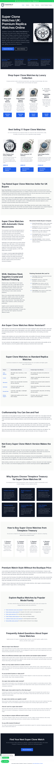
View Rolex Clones (7, 115)
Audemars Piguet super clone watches (14, 618)
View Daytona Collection (8, 169)
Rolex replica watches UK (11, 614)
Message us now (36, 1)
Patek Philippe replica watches (12, 616)
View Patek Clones (20, 115)
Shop (33, 5)
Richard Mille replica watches (12, 620)
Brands (27, 5)
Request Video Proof (7, 48)
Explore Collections (21, 48)
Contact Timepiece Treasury (46, 5)
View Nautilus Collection (42, 169)
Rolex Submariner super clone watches (14, 609)
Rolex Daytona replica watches (12, 612)
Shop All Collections (27, 749)
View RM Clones (46, 115)
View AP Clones (33, 115)
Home (23, 5)
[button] (29, 5)
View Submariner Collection (25, 169)
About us (37, 5)
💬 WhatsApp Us (5, 757)
